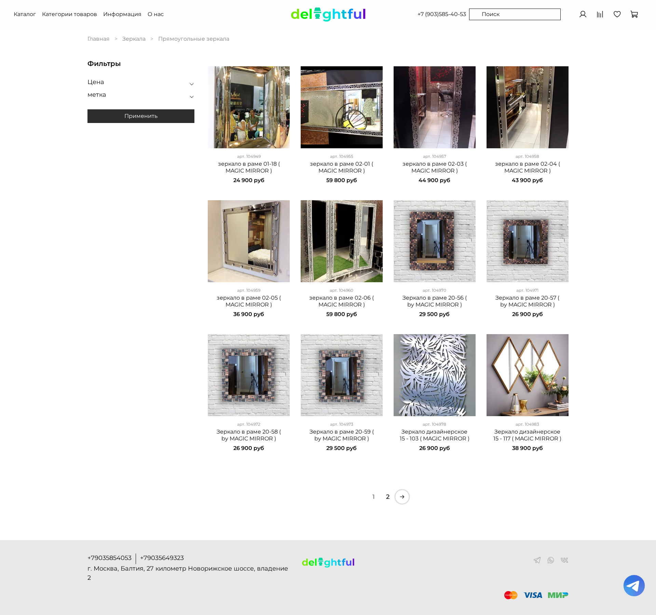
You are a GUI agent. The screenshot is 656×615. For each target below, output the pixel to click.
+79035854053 (109, 558)
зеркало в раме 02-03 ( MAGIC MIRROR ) (434, 167)
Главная (98, 39)
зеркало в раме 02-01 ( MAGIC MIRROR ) (341, 167)
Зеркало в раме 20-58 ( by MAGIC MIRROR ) (249, 435)
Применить (141, 116)
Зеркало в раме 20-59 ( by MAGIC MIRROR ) (342, 435)
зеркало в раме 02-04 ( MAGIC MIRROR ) (527, 167)
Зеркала (134, 39)
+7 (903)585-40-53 (442, 14)
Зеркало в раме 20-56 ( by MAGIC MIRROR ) (434, 301)
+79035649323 (162, 558)
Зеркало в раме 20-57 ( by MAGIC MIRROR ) (527, 301)
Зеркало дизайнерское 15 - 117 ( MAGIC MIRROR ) (527, 435)
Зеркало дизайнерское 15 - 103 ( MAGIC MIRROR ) (434, 435)
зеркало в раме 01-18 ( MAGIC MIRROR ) (249, 167)
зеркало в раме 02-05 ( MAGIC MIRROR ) (249, 301)
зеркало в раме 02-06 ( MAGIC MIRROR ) (341, 301)
